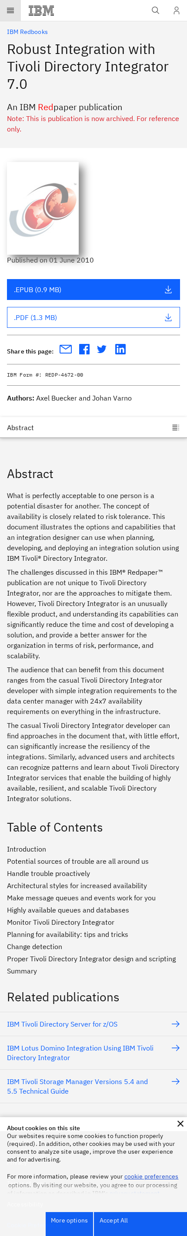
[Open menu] (10, 10)
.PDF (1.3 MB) (35, 317)
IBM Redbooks (27, 32)
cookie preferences (151, 1176)
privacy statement (135, 1193)
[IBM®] (41, 10)
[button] (180, 1124)
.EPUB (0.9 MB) (37, 289)
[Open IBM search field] (155, 10)
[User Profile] (176, 10)
